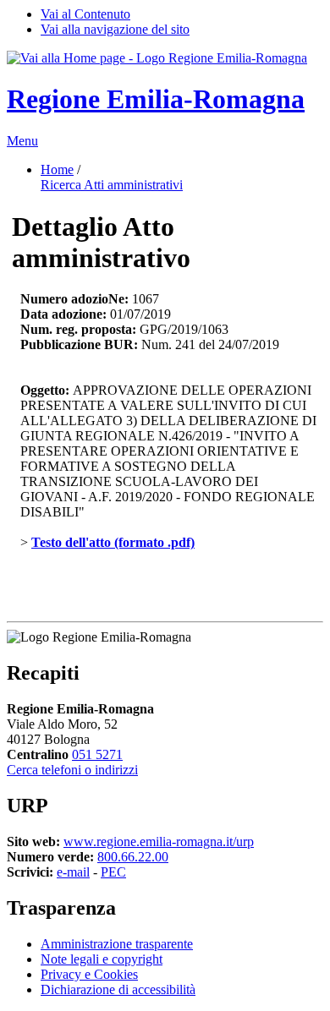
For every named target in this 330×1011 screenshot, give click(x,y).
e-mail (73, 872)
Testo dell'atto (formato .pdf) (113, 542)
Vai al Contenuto (85, 14)
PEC (113, 872)
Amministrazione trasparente (117, 944)
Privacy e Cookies (89, 974)
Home (57, 169)
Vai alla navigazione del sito (115, 29)
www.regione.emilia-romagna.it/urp (158, 841)
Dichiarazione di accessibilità (118, 989)
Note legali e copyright (101, 959)
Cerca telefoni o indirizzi (72, 769)
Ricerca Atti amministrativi (112, 185)
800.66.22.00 (132, 857)
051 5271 (97, 754)
